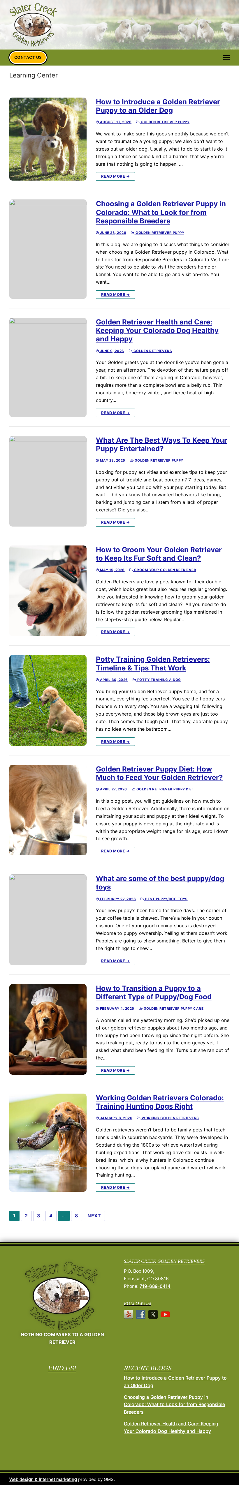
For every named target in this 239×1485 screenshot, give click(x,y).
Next (94, 1216)
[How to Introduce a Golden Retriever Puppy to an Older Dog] (48, 139)
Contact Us (28, 57)
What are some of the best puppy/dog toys (160, 882)
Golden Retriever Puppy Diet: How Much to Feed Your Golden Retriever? (159, 773)
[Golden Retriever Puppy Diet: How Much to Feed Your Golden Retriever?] (48, 810)
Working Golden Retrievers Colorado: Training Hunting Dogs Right (160, 1102)
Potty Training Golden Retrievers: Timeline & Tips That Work (153, 663)
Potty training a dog (158, 680)
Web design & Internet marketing (43, 1479)
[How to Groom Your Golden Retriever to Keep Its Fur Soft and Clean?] (48, 590)
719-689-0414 (155, 1286)
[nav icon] (226, 58)
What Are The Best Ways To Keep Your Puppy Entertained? (161, 444)
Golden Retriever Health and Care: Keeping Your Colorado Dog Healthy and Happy (157, 330)
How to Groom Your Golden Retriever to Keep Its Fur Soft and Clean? (159, 553)
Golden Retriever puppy (164, 122)
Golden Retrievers (152, 351)
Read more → (115, 176)
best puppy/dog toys (166, 899)
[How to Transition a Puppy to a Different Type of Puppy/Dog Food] (48, 1029)
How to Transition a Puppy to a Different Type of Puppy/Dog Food (154, 992)
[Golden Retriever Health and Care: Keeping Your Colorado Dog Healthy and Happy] (48, 367)
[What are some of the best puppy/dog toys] (48, 919)
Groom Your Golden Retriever (164, 570)
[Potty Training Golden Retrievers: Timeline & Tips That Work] (48, 700)
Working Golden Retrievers (170, 1118)
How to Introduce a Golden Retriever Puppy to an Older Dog (158, 106)
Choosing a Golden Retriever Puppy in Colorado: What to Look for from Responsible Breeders (161, 212)
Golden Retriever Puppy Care (173, 1009)
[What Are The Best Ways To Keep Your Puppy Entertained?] (48, 481)
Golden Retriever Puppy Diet (164, 789)
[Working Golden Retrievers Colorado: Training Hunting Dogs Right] (48, 1143)
